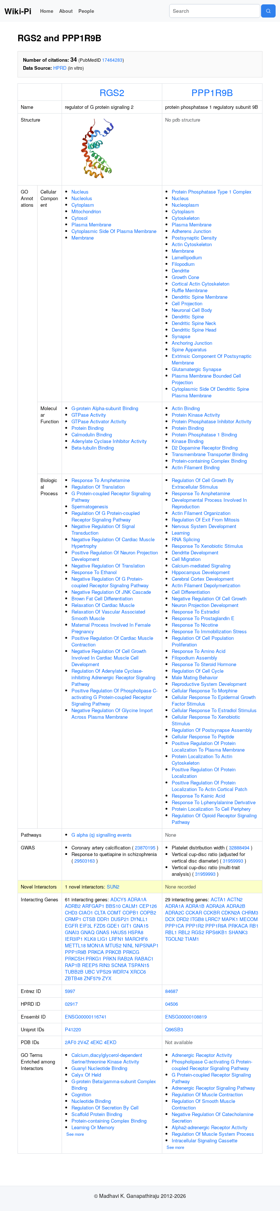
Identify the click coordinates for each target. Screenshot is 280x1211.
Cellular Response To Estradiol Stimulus (214, 710)
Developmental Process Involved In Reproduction (209, 503)
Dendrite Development (195, 552)
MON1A (95, 945)
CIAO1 (86, 912)
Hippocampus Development (201, 572)
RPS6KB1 (216, 932)
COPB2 (148, 912)
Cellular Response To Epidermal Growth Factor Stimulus (214, 700)
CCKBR (211, 912)
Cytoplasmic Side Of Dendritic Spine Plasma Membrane (210, 392)
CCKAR (194, 912)
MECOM (249, 919)
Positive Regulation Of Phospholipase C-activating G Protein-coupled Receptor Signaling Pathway (114, 697)
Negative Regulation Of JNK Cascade (111, 591)
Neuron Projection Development (205, 604)
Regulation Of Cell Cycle (197, 670)
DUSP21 (120, 919)
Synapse (181, 336)
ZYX (107, 978)
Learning (181, 532)
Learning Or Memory (92, 1127)
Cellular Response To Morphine (204, 690)
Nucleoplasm (185, 204)
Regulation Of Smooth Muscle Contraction (203, 1104)
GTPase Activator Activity (99, 421)
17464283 (112, 60)
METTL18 (75, 945)
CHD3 (71, 912)
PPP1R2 (195, 925)
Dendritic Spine (188, 316)
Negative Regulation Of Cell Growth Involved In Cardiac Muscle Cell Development (108, 657)
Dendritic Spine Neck (194, 323)
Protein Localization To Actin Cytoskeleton (202, 759)
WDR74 (121, 971)
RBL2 (184, 932)
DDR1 (103, 919)
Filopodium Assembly (194, 657)
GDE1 (113, 925)
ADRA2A (215, 905)
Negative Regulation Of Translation (108, 565)
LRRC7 (212, 919)
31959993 (233, 860)
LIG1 (102, 938)
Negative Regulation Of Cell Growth (209, 598)
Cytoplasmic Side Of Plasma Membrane (113, 231)
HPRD (59, 67)
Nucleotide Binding (91, 1100)
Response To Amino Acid (198, 650)
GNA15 (140, 925)
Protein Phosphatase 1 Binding (204, 434)
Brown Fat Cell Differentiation (102, 598)
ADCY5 (118, 899)
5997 (70, 990)
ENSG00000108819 (186, 1016)
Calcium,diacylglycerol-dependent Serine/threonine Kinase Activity (106, 1058)
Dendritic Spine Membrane (200, 296)
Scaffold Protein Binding (96, 1114)
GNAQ (87, 932)
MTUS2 (113, 945)
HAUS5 (119, 932)
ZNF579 (92, 978)
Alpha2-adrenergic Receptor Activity (210, 1127)
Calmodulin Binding (91, 434)
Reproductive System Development (209, 683)
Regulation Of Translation (98, 486)
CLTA (100, 912)
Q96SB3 (174, 1029)
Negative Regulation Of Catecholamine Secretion (212, 1117)
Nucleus (80, 191)
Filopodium (183, 263)
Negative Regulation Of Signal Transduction (103, 529)
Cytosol (79, 217)
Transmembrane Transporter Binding (210, 454)
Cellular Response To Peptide (203, 736)
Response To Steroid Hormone (204, 664)
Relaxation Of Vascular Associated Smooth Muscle (108, 615)
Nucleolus (81, 198)
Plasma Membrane (91, 224)
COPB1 (130, 912)
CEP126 (148, 905)
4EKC (96, 1042)
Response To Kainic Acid (198, 795)
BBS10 (113, 905)
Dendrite (180, 270)
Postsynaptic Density (194, 237)
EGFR (71, 925)
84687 (171, 990)
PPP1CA (174, 925)
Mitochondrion (86, 211)
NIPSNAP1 (147, 945)
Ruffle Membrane (189, 290)
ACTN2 (234, 899)
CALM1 (130, 905)
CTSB (89, 919)
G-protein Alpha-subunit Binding (104, 408)
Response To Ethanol (94, 572)
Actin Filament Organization (201, 512)
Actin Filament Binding (195, 467)
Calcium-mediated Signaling (201, 565)
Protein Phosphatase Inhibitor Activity (212, 421)
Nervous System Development (204, 526)
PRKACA (238, 925)
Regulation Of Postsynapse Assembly (212, 729)
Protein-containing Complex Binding (209, 460)
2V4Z (83, 1042)
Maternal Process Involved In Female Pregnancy (111, 628)
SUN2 (113, 886)
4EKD (110, 1042)
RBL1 (171, 932)
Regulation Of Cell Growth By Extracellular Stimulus (203, 483)
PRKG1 (93, 958)
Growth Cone (185, 277)
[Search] (268, 11)
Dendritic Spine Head (194, 329)
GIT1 (126, 925)
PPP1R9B (212, 92)
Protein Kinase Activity (196, 414)
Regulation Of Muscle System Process (213, 1133)
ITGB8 (197, 919)
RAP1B (73, 965)
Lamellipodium (187, 257)
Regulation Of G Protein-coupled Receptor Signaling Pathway (105, 516)
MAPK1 (230, 919)
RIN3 (104, 965)
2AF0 (70, 1042)
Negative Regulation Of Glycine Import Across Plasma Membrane (112, 713)
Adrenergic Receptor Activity (202, 1054)
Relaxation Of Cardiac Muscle (103, 604)
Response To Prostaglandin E (203, 618)
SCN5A (119, 965)
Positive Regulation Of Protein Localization (204, 772)
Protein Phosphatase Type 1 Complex (212, 191)
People (86, 10)
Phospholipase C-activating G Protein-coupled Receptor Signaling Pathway (212, 1064)
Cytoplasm (82, 204)
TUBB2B (74, 971)
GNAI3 (72, 932)
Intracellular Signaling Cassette (204, 1140)
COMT (114, 912)
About (66, 10)
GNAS (102, 932)
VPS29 (103, 971)
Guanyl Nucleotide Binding (99, 1068)
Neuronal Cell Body (192, 309)
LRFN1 (116, 938)
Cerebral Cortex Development (203, 578)
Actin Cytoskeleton (192, 244)
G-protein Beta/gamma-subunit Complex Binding (113, 1084)
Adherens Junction (191, 231)
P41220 (73, 1029)
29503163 (84, 860)
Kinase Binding (187, 441)
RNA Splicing (186, 539)
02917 (71, 1003)
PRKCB (113, 951)
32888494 (239, 847)
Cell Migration (186, 558)
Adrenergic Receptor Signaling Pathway (213, 1087)
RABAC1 (144, 958)
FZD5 (99, 925)
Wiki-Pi (17, 11)
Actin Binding (186, 408)
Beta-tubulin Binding (92, 447)
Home (46, 10)
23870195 (145, 847)
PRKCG (131, 951)
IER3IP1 (74, 938)
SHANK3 (238, 932)
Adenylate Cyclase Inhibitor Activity (109, 441)
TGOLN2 (174, 938)
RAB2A (125, 958)
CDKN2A (230, 912)
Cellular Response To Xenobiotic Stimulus (206, 720)
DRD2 (182, 919)
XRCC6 (138, 971)
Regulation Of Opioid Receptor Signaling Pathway (214, 818)
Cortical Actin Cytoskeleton (200, 283)
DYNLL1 (139, 919)
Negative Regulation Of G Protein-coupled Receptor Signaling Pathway (110, 582)
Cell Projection (187, 303)
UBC (90, 971)
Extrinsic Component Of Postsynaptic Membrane (212, 359)
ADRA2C (174, 912)
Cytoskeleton (185, 217)
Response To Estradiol (195, 611)
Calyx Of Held (86, 1074)
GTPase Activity (88, 414)
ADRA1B (195, 905)
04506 (171, 1003)
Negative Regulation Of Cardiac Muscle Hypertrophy (113, 542)
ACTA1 (218, 899)
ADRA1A (137, 899)
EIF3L (85, 925)
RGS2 (112, 92)
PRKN (109, 958)
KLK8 (90, 938)
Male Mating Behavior (195, 677)
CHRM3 (250, 912)
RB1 (253, 925)
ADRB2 (73, 905)
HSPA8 (135, 932)
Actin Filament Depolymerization (206, 585)
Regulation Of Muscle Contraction (207, 1094)
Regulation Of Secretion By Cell (105, 1107)
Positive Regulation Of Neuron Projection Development (114, 555)
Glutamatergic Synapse (196, 369)
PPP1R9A (216, 925)
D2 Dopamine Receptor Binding (205, 447)
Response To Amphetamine (100, 480)
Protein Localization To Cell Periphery (211, 808)
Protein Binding (87, 427)
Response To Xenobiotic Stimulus (207, 545)
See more (75, 1134)
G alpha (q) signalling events (101, 834)
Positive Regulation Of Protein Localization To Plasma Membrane (208, 746)
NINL (128, 945)
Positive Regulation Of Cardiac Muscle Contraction (112, 641)
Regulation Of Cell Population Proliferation (203, 641)
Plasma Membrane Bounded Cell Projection (206, 379)
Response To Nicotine (195, 624)
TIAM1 (192, 938)
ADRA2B (235, 905)
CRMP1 (73, 919)
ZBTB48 (73, 978)
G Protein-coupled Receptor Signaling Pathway (111, 496)
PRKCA (96, 951)
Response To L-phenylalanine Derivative (214, 802)
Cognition (81, 1094)
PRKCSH (74, 958)
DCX (170, 919)
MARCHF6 (136, 938)
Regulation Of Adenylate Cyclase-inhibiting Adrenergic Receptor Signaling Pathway (113, 677)
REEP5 (90, 965)
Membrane (82, 237)
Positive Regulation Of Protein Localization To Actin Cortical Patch (209, 785)
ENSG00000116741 (85, 1016)
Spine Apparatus (189, 349)
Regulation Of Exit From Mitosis (206, 519)
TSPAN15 (138, 965)
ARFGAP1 (93, 905)
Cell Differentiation (191, 591)
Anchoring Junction (192, 342)
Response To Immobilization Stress (209, 631)
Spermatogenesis (89, 506)
